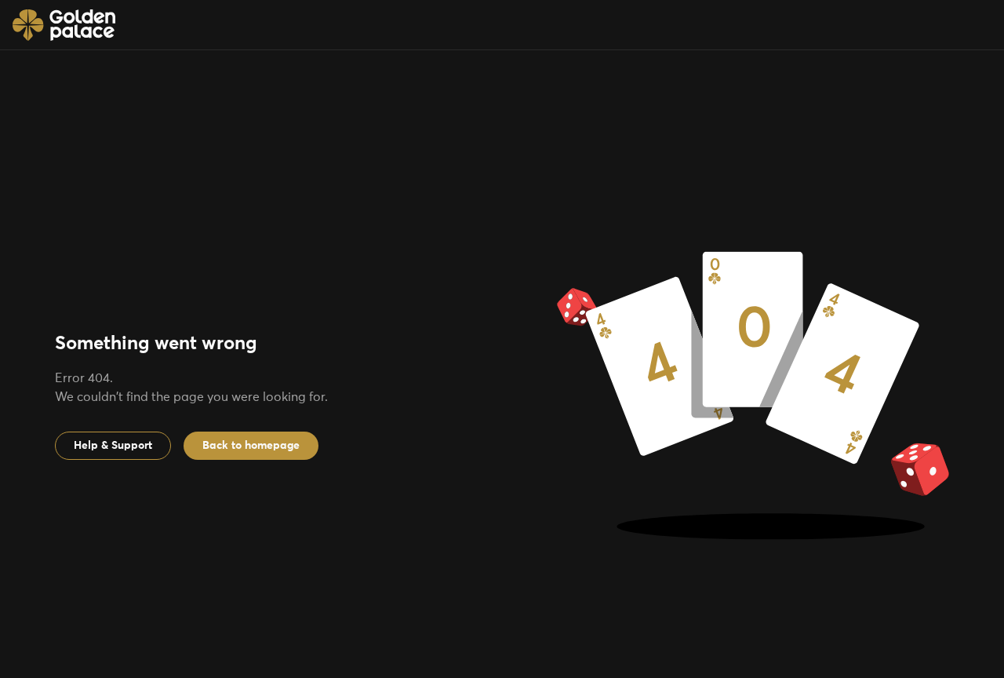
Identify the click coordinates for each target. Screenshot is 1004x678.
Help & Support (113, 445)
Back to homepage (251, 445)
